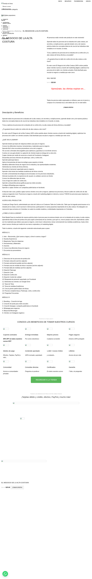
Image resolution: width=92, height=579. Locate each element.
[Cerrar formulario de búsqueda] (2, 2)
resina (5, 25)
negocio (5, 19)
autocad (5, 29)
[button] (5, 573)
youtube (5, 38)
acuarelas (6, 32)
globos (5, 35)
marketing (6, 22)
